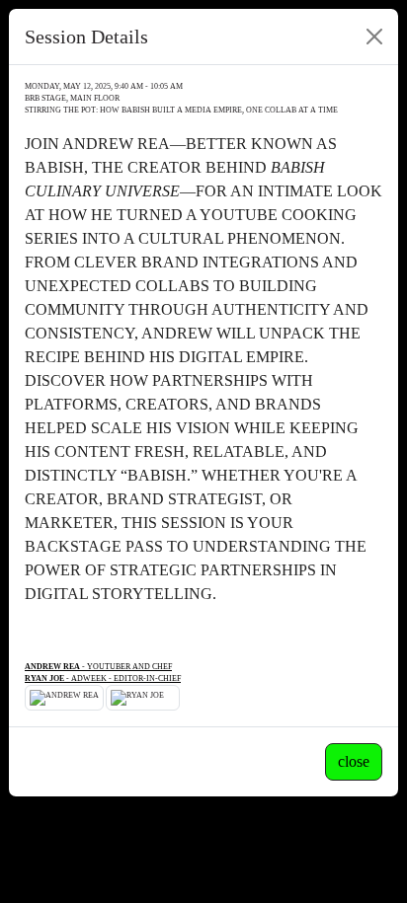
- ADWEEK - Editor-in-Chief (103, 678)
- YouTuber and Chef (98, 666)
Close (353, 761)
